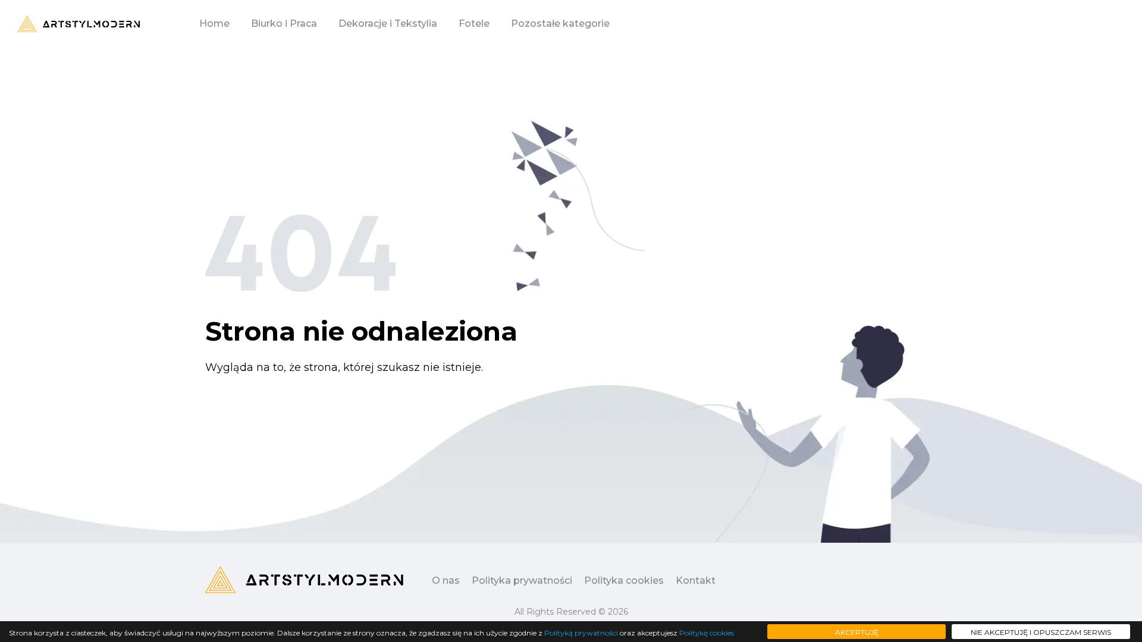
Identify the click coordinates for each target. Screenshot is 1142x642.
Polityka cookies (624, 580)
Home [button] (214, 23)
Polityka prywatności (522, 580)
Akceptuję (857, 632)
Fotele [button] (474, 23)
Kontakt (696, 580)
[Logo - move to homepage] (79, 24)
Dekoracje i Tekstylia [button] (387, 23)
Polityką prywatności (581, 632)
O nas (446, 580)
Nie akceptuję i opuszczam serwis (1041, 632)
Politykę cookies (706, 632)
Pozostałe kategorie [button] (560, 23)
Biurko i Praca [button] (284, 23)
